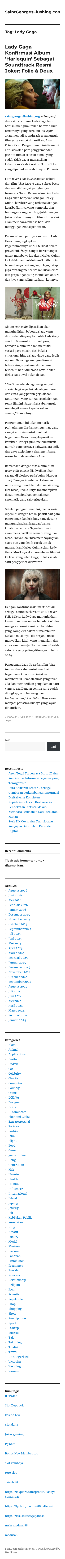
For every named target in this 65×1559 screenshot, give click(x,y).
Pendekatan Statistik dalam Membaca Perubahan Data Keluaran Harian (33, 811)
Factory (13, 1126)
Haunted (14, 1174)
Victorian (14, 1361)
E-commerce (17, 1112)
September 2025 (19, 929)
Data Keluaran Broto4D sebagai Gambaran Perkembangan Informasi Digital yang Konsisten (33, 792)
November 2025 (19, 919)
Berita (12, 1059)
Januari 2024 (17, 1020)
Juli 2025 (14, 933)
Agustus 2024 (17, 986)
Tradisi (13, 1347)
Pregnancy (15, 1265)
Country (14, 1088)
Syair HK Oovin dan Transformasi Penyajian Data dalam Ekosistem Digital (31, 826)
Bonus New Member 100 (21, 1453)
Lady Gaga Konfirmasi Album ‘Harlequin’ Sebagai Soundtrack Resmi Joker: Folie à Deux (29, 59)
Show (12, 1313)
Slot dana (11, 1424)
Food (11, 1145)
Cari (7, 739)
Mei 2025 (14, 943)
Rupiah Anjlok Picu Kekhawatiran (31, 802)
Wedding (14, 1366)
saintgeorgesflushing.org (22, 116)
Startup (13, 1328)
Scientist (14, 1294)
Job (10, 1212)
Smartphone (17, 1318)
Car (10, 1068)
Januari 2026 (17, 909)
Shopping (15, 1308)
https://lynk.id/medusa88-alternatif (30, 1506)
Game (12, 1150)
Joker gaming (14, 1434)
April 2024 (15, 1005)
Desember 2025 (19, 914)
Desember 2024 (19, 967)
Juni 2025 (15, 938)
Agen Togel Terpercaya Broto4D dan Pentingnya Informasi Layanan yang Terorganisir (33, 778)
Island (12, 1198)
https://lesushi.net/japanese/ (25, 1516)
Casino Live (13, 1415)
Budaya (13, 1064)
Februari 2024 (18, 1015)
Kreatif (13, 1232)
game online (17, 1155)
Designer (14, 1102)
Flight (12, 1140)
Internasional (17, 1193)
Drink (12, 1107)
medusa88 (12, 1535)
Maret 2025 (16, 953)
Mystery (14, 1246)
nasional (14, 1251)
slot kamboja (14, 1463)
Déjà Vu (13, 1097)
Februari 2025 (18, 957)
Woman (13, 1371)
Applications (17, 1054)
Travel (12, 1352)
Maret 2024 (16, 1010)
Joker (49, 716)
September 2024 (19, 981)
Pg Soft (10, 1444)
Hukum (13, 1184)
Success (13, 1332)
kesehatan (15, 1222)
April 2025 (15, 948)
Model (12, 1241)
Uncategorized (18, 1356)
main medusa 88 (16, 1525)
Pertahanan (16, 1260)
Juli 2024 (14, 991)
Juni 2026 (15, 895)
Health (13, 1179)
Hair (11, 1169)
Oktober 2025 (17, 924)
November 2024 (19, 972)
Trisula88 (11, 1482)
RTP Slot (11, 1396)
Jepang (13, 1203)
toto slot (11, 1472)
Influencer (15, 1188)
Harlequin (39, 716)
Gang (12, 1160)
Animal (13, 1049)
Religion (14, 1284)
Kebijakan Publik (20, 1217)
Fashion (14, 1131)
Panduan (14, 1256)
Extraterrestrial (19, 1121)
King (11, 1227)
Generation (16, 1164)
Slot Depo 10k (14, 1405)
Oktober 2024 (17, 977)
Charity (13, 1078)
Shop (12, 1304)
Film (11, 1136)
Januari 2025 (17, 962)
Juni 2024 (15, 996)
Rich (11, 1289)
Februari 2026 (18, 905)
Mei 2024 (14, 1001)
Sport (12, 1323)
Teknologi (15, 1342)
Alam (12, 1044)
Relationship (17, 1280)
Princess (14, 1275)
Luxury (13, 1236)
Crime (12, 1092)
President (15, 1270)
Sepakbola (15, 1299)
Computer (15, 1083)
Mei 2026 (14, 900)
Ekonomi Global (19, 1116)
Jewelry (13, 1208)
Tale (11, 1337)
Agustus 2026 (17, 890)
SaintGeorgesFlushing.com (33, 12)
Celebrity (25, 716)
